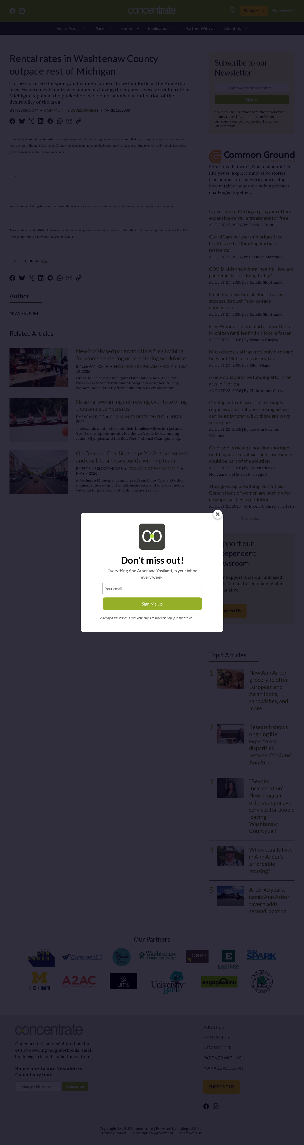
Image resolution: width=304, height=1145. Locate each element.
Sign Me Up (152, 603)
